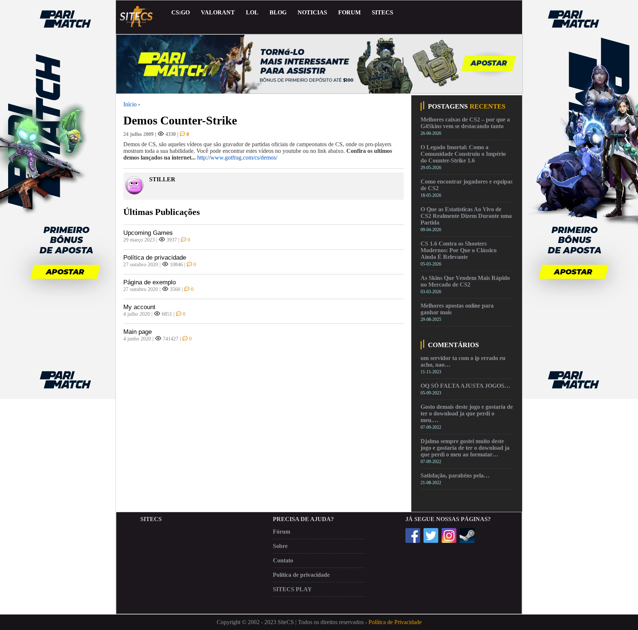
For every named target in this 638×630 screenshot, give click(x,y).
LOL (252, 12)
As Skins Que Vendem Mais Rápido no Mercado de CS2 (465, 281)
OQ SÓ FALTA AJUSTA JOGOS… (465, 386)
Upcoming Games (148, 232)
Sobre (280, 546)
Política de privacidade (154, 257)
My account (139, 307)
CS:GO (180, 12)
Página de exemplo (149, 282)
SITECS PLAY (292, 589)
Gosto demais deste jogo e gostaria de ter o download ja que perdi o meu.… (467, 413)
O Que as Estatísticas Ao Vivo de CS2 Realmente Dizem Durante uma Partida (466, 216)
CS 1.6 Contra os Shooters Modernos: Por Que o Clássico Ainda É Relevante (459, 250)
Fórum (281, 531)
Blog (278, 12)
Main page (137, 331)
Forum (349, 12)
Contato (283, 560)
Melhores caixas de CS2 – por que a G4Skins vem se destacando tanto (465, 122)
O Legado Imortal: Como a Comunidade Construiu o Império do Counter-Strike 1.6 (463, 154)
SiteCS (382, 12)
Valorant (218, 12)
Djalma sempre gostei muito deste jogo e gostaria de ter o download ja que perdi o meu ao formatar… (465, 448)
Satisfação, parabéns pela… (455, 475)
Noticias (312, 12)
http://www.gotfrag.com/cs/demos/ (237, 157)
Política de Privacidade (395, 622)
